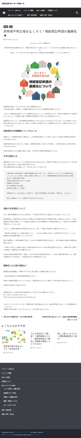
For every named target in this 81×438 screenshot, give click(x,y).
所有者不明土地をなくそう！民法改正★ (13, 347)
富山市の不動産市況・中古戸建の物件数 (18, 317)
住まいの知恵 (40, 10)
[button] (23, 15)
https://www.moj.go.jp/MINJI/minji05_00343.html (20, 297)
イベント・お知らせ (14, 10)
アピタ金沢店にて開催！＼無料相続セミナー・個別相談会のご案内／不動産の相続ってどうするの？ (40, 338)
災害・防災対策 (32, 15)
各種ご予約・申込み (46, 15)
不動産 (5, 26)
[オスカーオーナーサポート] (4, 12)
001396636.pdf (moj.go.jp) (34, 198)
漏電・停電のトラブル (10, 401)
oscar (16, 39)
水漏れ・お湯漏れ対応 (10, 397)
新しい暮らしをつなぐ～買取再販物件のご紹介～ (67, 336)
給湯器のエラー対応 (10, 393)
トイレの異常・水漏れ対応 (12, 389)
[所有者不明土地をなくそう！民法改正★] (14, 332)
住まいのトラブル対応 (15, 15)
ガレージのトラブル (10, 405)
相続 (11, 26)
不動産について (52, 10)
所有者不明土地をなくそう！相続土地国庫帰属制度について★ (59, 318)
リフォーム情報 (28, 10)
